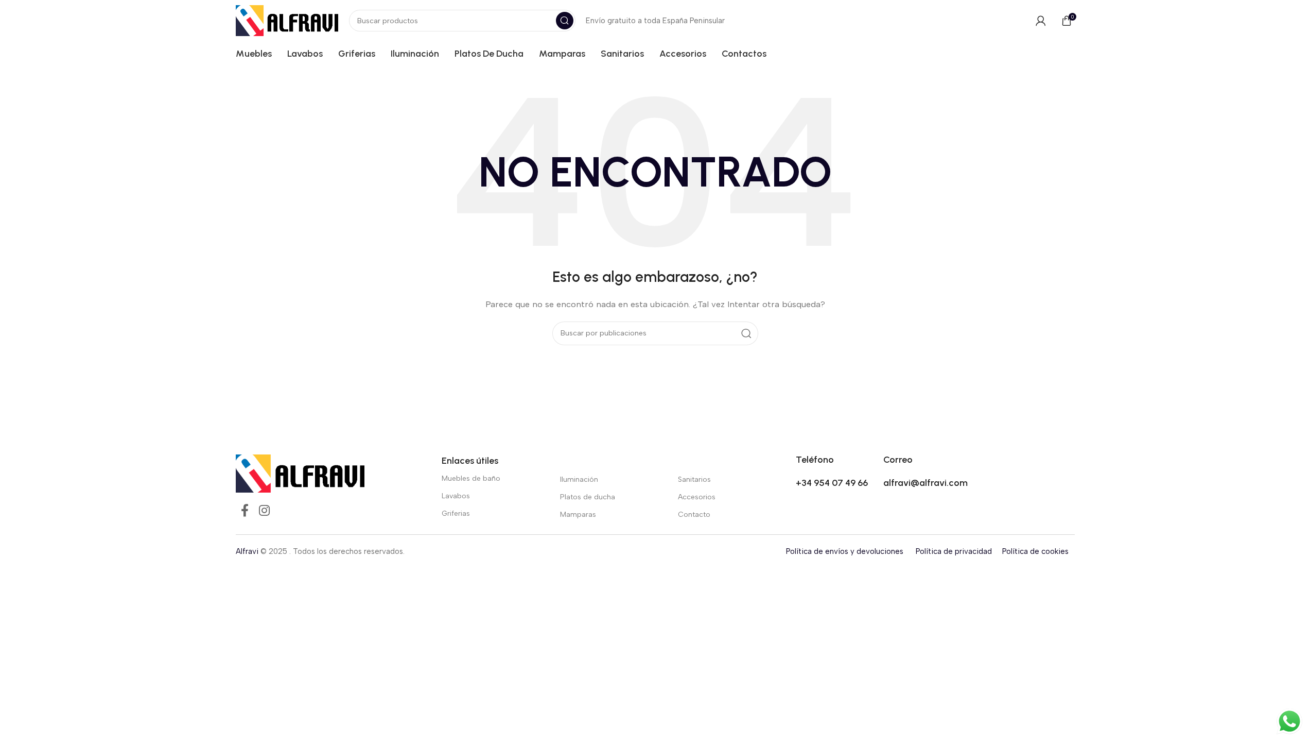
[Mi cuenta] (1040, 20)
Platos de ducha (587, 497)
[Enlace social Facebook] (245, 511)
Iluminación (579, 479)
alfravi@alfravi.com (925, 482)
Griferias (456, 513)
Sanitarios (694, 479)
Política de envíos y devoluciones (844, 551)
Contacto (694, 514)
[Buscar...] (564, 20)
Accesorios (696, 497)
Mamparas (578, 514)
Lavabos (456, 496)
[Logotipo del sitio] (287, 20)
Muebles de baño (471, 478)
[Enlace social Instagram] (264, 511)
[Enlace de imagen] (300, 472)
